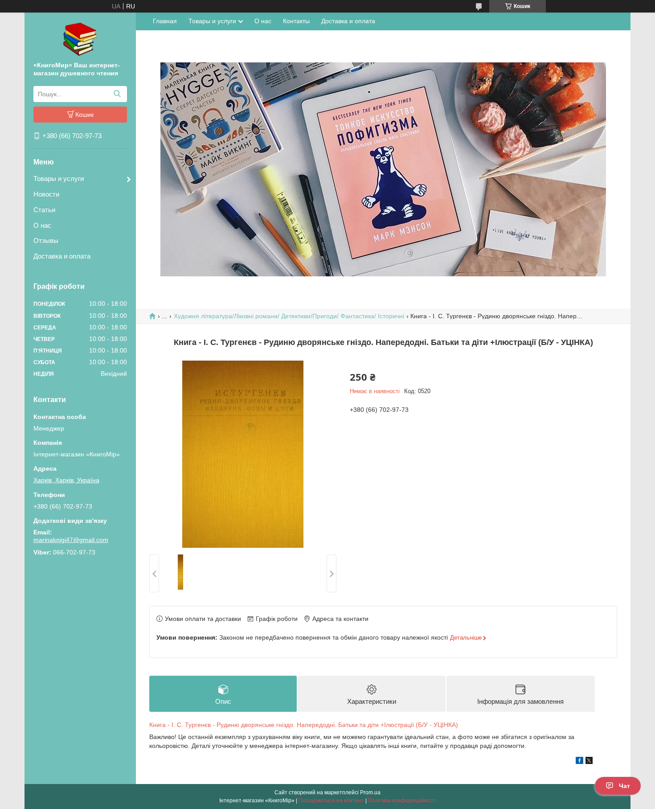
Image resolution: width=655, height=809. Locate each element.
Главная (165, 21)
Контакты (296, 21)
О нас (42, 225)
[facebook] (579, 761)
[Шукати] (117, 94)
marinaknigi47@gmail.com (70, 539)
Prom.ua (370, 792)
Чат (624, 785)
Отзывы (45, 240)
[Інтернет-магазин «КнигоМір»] (80, 38)
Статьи (44, 210)
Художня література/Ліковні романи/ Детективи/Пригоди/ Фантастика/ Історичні (289, 316)
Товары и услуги (58, 178)
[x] (589, 761)
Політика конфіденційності (402, 800)
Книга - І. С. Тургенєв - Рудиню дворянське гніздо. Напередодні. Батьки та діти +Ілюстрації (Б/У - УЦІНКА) (303, 724)
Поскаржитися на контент (331, 800)
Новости (46, 194)
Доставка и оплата (61, 256)
